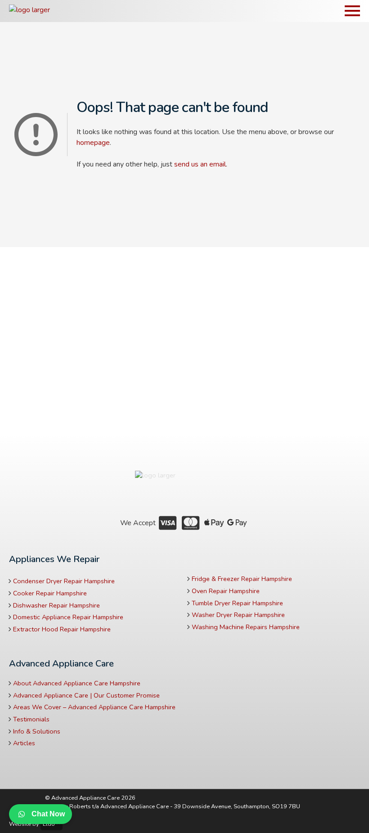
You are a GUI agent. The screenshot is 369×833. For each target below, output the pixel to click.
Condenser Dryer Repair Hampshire (64, 580)
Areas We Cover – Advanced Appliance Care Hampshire (94, 706)
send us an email (200, 164)
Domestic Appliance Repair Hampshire (68, 616)
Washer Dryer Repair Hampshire (238, 614)
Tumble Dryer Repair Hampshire (237, 603)
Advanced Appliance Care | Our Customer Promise (86, 695)
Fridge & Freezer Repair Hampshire (242, 578)
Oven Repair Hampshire (226, 590)
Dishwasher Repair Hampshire (56, 605)
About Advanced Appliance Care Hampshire (76, 683)
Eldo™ (51, 824)
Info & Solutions (36, 731)
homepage (93, 143)
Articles (24, 742)
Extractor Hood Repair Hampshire (62, 629)
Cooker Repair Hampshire (50, 593)
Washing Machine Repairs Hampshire (246, 626)
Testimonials (31, 719)
